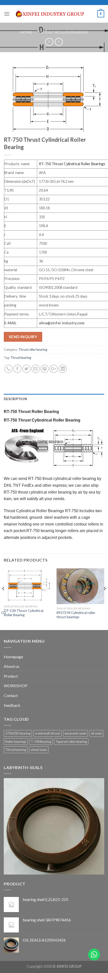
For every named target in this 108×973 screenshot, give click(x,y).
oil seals (96, 733)
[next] (104, 599)
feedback (12, 705)
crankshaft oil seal (47, 733)
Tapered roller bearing (71, 742)
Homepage (13, 656)
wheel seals (39, 750)
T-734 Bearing (41, 742)
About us (11, 666)
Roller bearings (15, 742)
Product (11, 676)
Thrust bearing (20, 358)
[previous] (3, 599)
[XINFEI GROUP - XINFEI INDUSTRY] (53, 13)
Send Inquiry (23, 336)
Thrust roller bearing (63, 32)
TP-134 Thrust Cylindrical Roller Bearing (23, 613)
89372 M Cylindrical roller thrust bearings (76, 615)
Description (15, 399)
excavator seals (75, 733)
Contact (11, 695)
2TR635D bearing (17, 733)
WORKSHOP (15, 685)
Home (26, 32)
